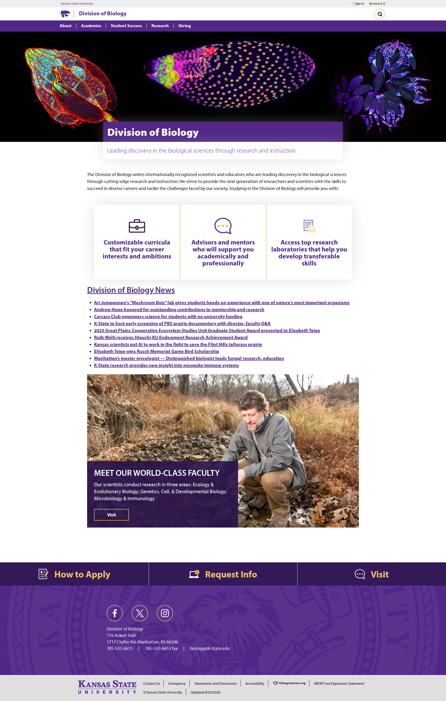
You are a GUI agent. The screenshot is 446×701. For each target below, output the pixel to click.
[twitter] (140, 613)
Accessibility (254, 683)
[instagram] (165, 613)
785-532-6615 (120, 648)
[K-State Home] (65, 14)
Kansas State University (77, 4)
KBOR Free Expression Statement (339, 683)
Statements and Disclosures (215, 683)
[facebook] (115, 613)
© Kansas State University (162, 692)
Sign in (359, 4)
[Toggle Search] (379, 14)
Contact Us (151, 683)
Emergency (177, 683)
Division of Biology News (131, 290)
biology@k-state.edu (210, 648)
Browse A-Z (377, 4)
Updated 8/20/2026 (205, 692)
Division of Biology (103, 13)
